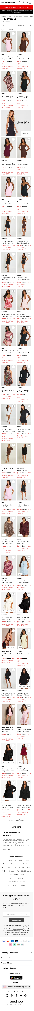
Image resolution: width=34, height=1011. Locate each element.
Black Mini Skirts (24, 864)
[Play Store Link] (16, 978)
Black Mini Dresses (9, 864)
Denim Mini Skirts (9, 867)
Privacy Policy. (22, 934)
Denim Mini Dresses (16, 875)
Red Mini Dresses (23, 867)
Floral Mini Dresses (24, 871)
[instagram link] (7, 995)
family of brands (18, 929)
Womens (8, 16)
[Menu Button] (2, 2)
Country (16, 982)
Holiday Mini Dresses (16, 878)
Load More (16, 827)
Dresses (26, 16)
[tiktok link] (25, 995)
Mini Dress (8, 860)
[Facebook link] (16, 995)
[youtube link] (21, 995)
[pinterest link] (12, 995)
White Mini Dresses (21, 860)
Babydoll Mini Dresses (16, 882)
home (3, 16)
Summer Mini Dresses (16, 885)
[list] (16, 7)
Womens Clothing (17, 16)
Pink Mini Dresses (8, 871)
